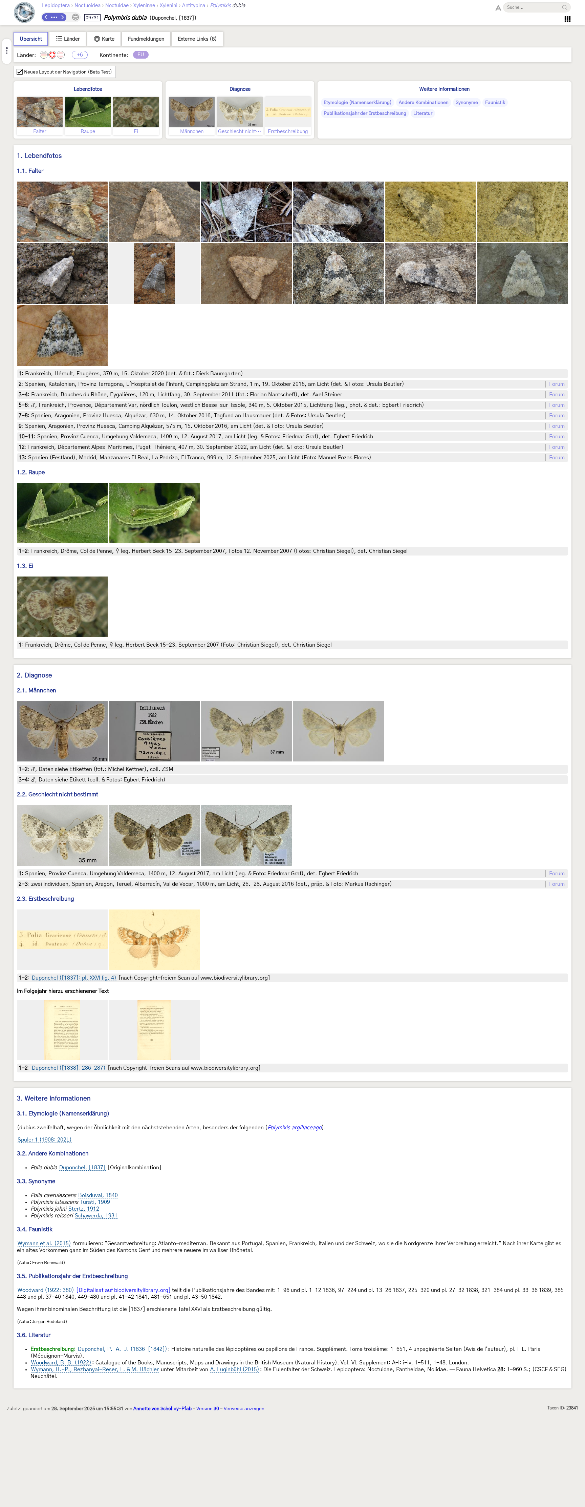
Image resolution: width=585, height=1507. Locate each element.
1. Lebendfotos (39, 156)
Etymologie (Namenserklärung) (358, 102)
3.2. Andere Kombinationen (53, 1153)
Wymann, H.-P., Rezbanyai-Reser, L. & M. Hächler (95, 1369)
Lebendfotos (88, 89)
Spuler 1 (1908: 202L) (45, 1140)
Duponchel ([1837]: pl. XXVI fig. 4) (74, 978)
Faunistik (495, 102)
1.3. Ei (25, 566)
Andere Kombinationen (424, 102)
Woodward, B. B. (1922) (61, 1362)
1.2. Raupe (31, 472)
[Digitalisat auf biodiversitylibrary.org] (123, 1290)
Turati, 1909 (95, 1202)
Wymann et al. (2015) (44, 1243)
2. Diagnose (34, 675)
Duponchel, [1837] (82, 1167)
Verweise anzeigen (244, 1408)
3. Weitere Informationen (54, 1098)
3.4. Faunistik (34, 1229)
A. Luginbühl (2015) (234, 1369)
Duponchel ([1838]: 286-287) (69, 1068)
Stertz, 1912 (83, 1209)
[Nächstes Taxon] (62, 17)
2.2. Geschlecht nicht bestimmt (57, 794)
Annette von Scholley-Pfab (162, 1408)
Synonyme (467, 102)
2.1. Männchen (36, 690)
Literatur (422, 113)
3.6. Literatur (33, 1335)
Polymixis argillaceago (294, 1127)
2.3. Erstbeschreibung (45, 899)
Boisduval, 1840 (98, 1195)
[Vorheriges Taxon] (46, 17)
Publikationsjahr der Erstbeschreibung (365, 113)
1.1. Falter (30, 171)
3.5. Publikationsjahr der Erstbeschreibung (72, 1276)
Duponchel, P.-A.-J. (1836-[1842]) (122, 1349)
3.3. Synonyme (36, 1181)
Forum (557, 384)
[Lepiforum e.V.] (24, 13)
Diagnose (240, 89)
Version (207, 1408)
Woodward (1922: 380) (46, 1290)
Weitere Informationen (444, 89)
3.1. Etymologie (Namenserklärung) (63, 1113)
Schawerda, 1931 (96, 1215)
